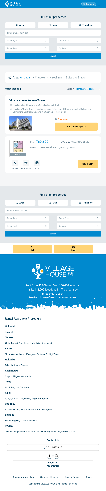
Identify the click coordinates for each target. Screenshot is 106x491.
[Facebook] (49, 456)
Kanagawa (31, 354)
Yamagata (48, 343)
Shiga (34, 398)
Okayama (20, 409)
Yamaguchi (47, 409)
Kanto (8, 348)
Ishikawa (15, 365)
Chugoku (10, 403)
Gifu (12, 387)
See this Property (76, 126)
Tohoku (9, 337)
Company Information (23, 477)
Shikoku (9, 414)
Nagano (8, 376)
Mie (17, 387)
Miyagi (39, 343)
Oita (58, 431)
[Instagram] (56, 456)
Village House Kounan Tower (27, 100)
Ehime (8, 420)
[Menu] (99, 4)
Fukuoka (9, 431)
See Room (87, 164)
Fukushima (24, 343)
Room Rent (12, 48)
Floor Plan (18, 155)
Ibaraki (22, 354)
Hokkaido (10, 326)
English (89, 4)
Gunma (14, 354)
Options (62, 48)
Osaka (27, 398)
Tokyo (56, 354)
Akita (7, 343)
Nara (21, 398)
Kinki (8, 392)
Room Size (64, 41)
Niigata (16, 376)
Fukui (7, 365)
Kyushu (9, 425)
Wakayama (43, 398)
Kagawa (15, 420)
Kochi (23, 420)
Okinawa (65, 431)
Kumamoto (31, 431)
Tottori (38, 409)
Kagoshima (19, 431)
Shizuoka (24, 387)
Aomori (14, 343)
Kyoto (15, 398)
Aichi (7, 387)
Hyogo (8, 398)
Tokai (8, 381)
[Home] (53, 271)
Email (73, 250)
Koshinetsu (11, 370)
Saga (73, 431)
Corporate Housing (49, 477)
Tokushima (32, 420)
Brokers (89, 477)
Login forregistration (53, 464)
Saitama (41, 354)
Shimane (30, 409)
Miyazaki (41, 431)
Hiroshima (10, 409)
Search (53, 56)
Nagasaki (51, 431)
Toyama (24, 365)
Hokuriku (10, 359)
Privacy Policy (72, 477)
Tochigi (49, 354)
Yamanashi (26, 376)
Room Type (12, 41)
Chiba (7, 354)
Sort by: (70, 89)
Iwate (32, 343)
